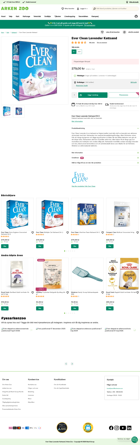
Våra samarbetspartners (10, 405)
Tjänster (57, 16)
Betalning (31, 391)
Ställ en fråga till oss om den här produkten (86, 163)
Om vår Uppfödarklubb (61, 388)
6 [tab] (74, 251)
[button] (17, 344)
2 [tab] (66, 251)
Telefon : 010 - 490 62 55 (115, 392)
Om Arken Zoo (7, 384)
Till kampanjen (89, 25)
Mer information (77, 121)
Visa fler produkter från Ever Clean (83, 186)
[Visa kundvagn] (137, 16)
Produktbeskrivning (78, 128)
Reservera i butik (82, 86)
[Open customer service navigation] (134, 439)
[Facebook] (111, 428)
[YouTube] (122, 428)
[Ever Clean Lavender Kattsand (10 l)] (6, 111)
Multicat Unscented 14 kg (120, 232)
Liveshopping (69, 16)
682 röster (92, 42)
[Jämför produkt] (124, 32)
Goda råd (5, 395)
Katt (17, 16)
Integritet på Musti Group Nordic (13, 391)
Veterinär (37, 16)
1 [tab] (64, 251)
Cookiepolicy (6, 398)
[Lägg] (33, 233)
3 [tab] (68, 251)
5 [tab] (72, 251)
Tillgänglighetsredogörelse (10, 402)
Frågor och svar (33, 388)
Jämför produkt (133, 32)
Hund (3, 16)
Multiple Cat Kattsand (49, 232)
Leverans (31, 395)
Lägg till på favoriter (113, 32)
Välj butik (133, 82)
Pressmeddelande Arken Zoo (11, 409)
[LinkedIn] (128, 428)
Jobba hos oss (6, 388)
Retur (30, 398)
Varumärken (83, 16)
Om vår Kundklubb (60, 384)
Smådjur (47, 16)
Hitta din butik (133, 2)
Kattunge (26, 16)
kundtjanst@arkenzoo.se (115, 388)
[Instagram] (116, 428)
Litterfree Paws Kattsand (85, 232)
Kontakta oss (32, 384)
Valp (10, 16)
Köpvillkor (31, 402)
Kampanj (95, 16)
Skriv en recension (102, 42)
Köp (5, 246)
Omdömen (77, 158)
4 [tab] (70, 251)
